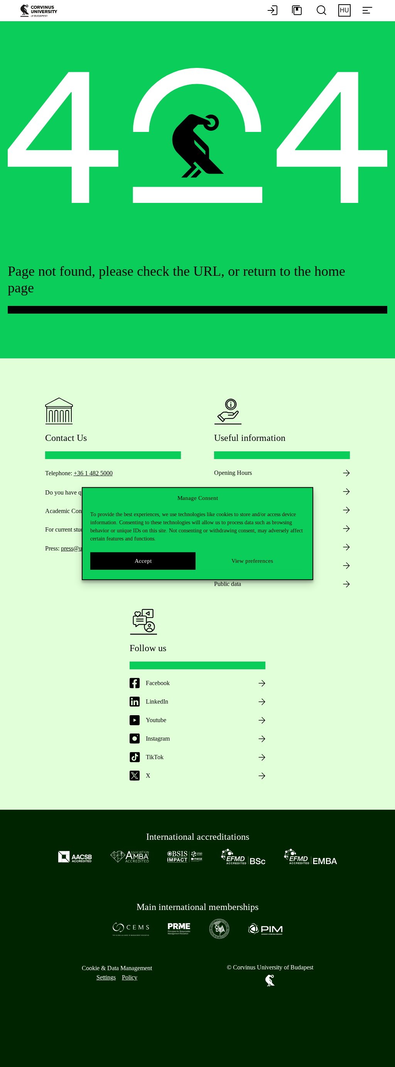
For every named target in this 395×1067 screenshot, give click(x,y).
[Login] (272, 10)
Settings (106, 977)
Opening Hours (233, 472)
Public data (227, 584)
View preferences (252, 561)
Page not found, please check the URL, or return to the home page (176, 279)
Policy (129, 977)
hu (344, 10)
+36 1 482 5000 (93, 473)
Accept (143, 561)
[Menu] (367, 10)
